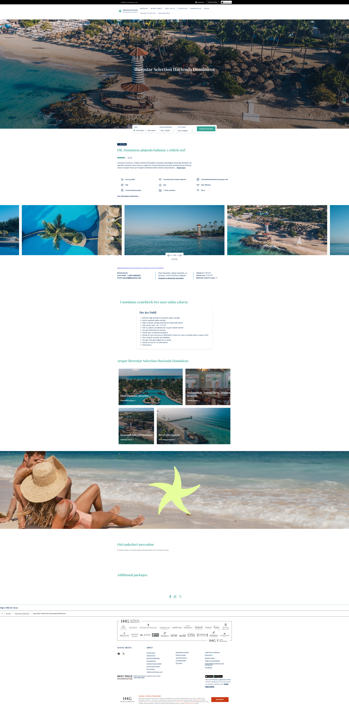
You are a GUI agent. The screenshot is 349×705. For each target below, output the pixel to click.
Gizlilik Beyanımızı (189, 703)
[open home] (2, 613)
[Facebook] (119, 654)
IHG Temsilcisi (151, 669)
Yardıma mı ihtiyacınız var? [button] (129, 2)
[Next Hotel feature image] (179, 255)
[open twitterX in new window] (179, 596)
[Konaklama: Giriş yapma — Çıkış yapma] (145, 130)
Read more (181, 168)
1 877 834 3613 (138, 678)
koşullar (198, 700)
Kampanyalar (195, 8)
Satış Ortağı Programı (153, 666)
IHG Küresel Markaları (153, 658)
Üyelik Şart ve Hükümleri (212, 652)
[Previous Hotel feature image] (169, 255)
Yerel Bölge (170, 8)
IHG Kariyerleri (151, 653)
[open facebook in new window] (169, 596)
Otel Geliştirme (151, 661)
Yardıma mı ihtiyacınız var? (155, 672)
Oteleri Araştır (151, 655)
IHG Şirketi (179, 663)
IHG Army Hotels (181, 655)
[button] (226, 2)
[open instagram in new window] (174, 596)
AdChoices (208, 655)
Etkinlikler (182, 8)
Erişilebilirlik (164, 13)
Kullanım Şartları (210, 658)
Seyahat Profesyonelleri (154, 664)
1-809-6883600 (134, 275)
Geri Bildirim (208, 667)
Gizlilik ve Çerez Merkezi (212, 661)
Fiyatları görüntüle (206, 129)
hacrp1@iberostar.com (132, 278)
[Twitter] (123, 654)
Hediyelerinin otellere (182, 652)
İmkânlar (144, 8)
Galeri (206, 8)
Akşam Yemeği (156, 8)
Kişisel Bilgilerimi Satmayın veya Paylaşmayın (214, 664)
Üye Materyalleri (181, 660)
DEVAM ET (220, 699)
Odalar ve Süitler (148, 13)
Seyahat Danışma (181, 658)
